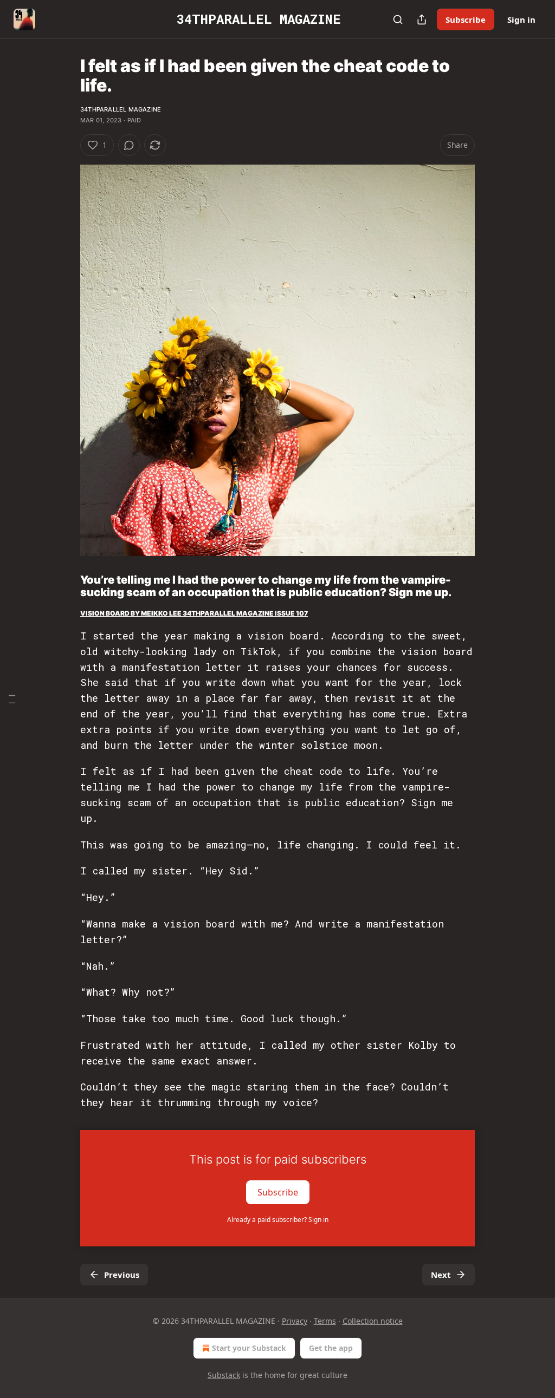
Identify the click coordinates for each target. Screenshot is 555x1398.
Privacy (294, 1321)
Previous (121, 1274)
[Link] (65, 586)
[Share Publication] (422, 19)
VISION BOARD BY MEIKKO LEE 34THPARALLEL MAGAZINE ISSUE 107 (194, 613)
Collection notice (373, 1321)
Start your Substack (249, 1348)
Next (441, 1274)
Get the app (331, 1348)
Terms (325, 1321)
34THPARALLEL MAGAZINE (120, 109)
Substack (224, 1375)
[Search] (398, 19)
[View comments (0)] (129, 145)
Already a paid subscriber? (277, 1219)
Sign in (521, 19)
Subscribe (466, 19)
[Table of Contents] (12, 699)
